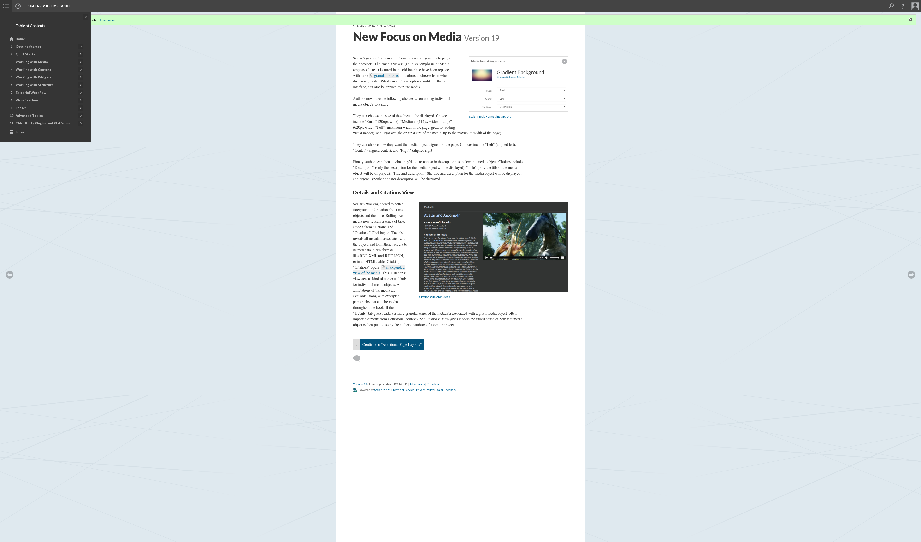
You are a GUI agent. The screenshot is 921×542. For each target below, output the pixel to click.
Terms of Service (403, 390)
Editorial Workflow (31, 92)
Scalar (378, 390)
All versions (417, 384)
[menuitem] (6, 6)
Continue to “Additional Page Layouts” (392, 344)
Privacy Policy (425, 390)
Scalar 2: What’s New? (370, 26)
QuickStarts (25, 54)
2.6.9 (386, 390)
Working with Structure (34, 85)
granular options (386, 75)
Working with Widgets (34, 77)
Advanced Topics (29, 116)
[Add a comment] (359, 358)
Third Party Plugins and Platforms (43, 123)
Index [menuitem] (20, 132)
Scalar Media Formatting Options (490, 116)
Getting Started (29, 46)
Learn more (107, 20)
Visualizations (27, 100)
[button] (903, 6)
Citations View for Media (435, 297)
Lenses (21, 108)
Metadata (433, 384)
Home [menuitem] (20, 39)
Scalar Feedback (446, 390)
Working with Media (32, 62)
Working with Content (33, 69)
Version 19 (360, 384)
